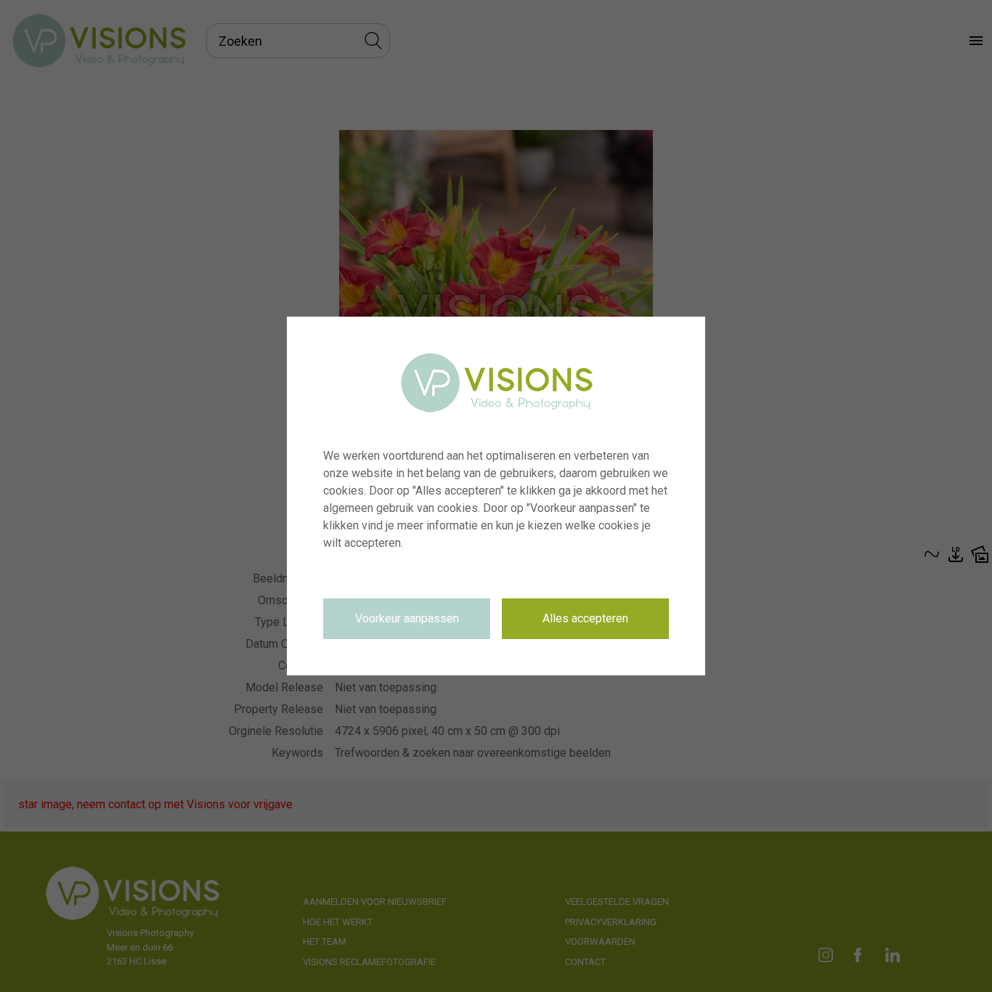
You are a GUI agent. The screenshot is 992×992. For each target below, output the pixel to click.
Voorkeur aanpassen (407, 618)
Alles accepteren (585, 618)
